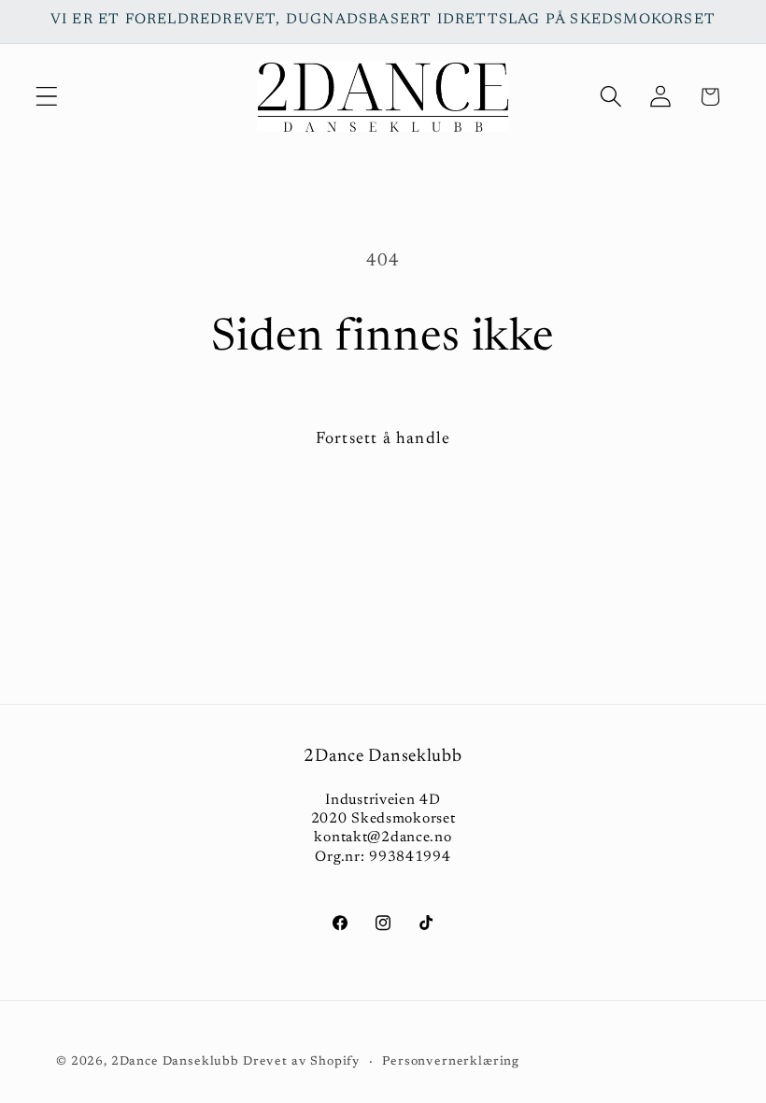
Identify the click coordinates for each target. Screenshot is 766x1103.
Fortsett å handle (383, 439)
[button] (47, 97)
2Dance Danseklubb (175, 1061)
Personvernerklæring (450, 1061)
